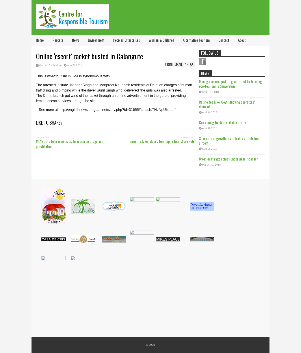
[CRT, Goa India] (72, 26)
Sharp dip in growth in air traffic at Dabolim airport (229, 141)
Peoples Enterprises (126, 40)
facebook (202, 61)
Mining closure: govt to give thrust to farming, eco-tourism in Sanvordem (230, 84)
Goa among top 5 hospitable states (223, 122)
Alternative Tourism (196, 40)
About (242, 40)
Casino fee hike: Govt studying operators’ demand (227, 104)
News (75, 40)
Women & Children (161, 40)
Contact (224, 40)
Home (40, 40)
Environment (96, 40)
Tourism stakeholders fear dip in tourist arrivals (161, 141)
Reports (57, 40)
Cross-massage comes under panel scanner (228, 159)
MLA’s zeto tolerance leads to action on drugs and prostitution (69, 144)
